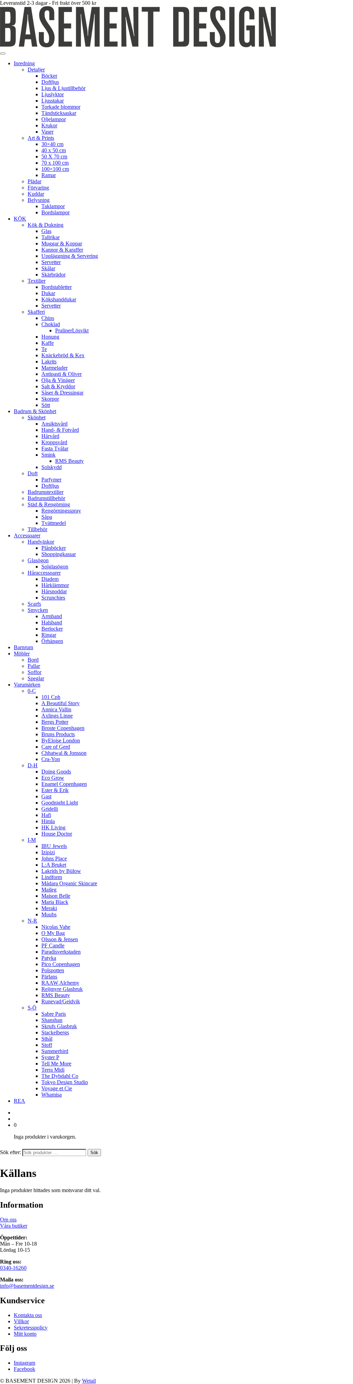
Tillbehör (37, 529)
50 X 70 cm (54, 156)
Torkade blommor (60, 107)
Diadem (50, 579)
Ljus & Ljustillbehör (63, 88)
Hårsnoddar (54, 591)
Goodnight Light (59, 803)
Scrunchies (53, 598)
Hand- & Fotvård (60, 430)
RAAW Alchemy (60, 983)
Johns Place (54, 858)
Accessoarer (27, 535)
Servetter (51, 262)
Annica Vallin (56, 709)
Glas (46, 231)
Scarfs (34, 604)
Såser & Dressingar (62, 393)
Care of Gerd (55, 747)
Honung (50, 337)
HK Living (53, 827)
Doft (33, 473)
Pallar (34, 666)
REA (19, 1101)
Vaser (47, 132)
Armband (51, 616)
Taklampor (53, 206)
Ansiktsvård (54, 424)
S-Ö (32, 1008)
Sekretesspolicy (31, 1328)
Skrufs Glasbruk (59, 1026)
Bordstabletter (56, 287)
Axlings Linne (57, 716)
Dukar (48, 293)
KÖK (20, 219)
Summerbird (54, 1051)
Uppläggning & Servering (69, 256)
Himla (48, 821)
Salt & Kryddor (58, 386)
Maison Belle (55, 896)
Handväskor (41, 542)
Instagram (24, 1363)
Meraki (49, 908)
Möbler (22, 653)
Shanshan (51, 1020)
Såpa (46, 517)
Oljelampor (53, 119)
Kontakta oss (28, 1315)
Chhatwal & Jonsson (64, 753)
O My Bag (53, 933)
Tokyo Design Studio (64, 1082)
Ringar (48, 635)
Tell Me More (56, 1063)
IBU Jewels (54, 846)
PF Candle (52, 945)
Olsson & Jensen (59, 939)
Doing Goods (56, 771)
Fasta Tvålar (54, 448)
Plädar (34, 181)
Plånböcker (53, 548)
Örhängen (52, 641)
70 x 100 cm (55, 163)
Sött (45, 405)
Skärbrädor (53, 274)
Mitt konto (25, 1334)
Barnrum (23, 647)
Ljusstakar (52, 101)
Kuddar (36, 194)
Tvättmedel (53, 523)
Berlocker (52, 629)
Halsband (51, 622)
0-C (32, 691)
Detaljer (36, 69)
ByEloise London (60, 740)
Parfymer (51, 480)
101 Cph (50, 697)
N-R (32, 921)
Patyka (48, 958)
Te (44, 349)
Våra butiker (13, 1226)
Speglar (36, 678)
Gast (46, 796)
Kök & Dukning (45, 225)
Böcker (49, 76)
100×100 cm (55, 169)
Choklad (50, 324)
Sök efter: (10, 1152)
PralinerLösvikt (72, 330)
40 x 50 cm (53, 150)
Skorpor (50, 399)
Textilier (37, 281)
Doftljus (50, 82)
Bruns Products (58, 734)
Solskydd (51, 467)
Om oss (8, 1219)
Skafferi (36, 312)
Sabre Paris (53, 1014)
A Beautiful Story (60, 703)
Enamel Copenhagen (64, 784)
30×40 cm (52, 144)
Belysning (39, 200)
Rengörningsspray (61, 511)
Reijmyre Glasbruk (62, 989)
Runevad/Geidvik (60, 1001)
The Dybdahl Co (59, 1076)
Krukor (49, 125)
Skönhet (37, 417)
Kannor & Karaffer (62, 250)
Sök (94, 1152)
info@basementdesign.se (27, 1286)
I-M (32, 840)
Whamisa (51, 1095)
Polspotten (52, 970)
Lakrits (49, 361)
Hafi (46, 815)
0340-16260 (13, 1268)
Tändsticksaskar (58, 113)
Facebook (24, 1369)
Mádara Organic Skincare (69, 883)
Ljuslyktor (52, 94)
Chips (47, 318)
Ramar (48, 175)
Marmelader (54, 368)
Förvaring (38, 188)
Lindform (51, 877)
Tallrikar (50, 237)
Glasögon (38, 560)
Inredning (24, 63)
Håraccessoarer (44, 573)
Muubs (49, 914)
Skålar (48, 268)
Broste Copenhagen (62, 728)
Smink (48, 455)
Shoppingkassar (58, 554)
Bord (33, 660)
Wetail (89, 1381)
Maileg (49, 890)
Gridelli (49, 809)
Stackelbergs (55, 1032)
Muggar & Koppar (61, 243)
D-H (33, 765)
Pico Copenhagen (60, 964)
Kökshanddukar (58, 299)
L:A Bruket (53, 865)
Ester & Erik (55, 790)
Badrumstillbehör (46, 498)
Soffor (34, 672)
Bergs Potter (54, 722)
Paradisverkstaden (61, 952)
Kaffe (47, 343)
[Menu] (3, 53)
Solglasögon (54, 566)
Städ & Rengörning (49, 504)
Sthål (46, 1039)
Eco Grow (52, 778)
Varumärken (27, 685)
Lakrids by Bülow (61, 871)
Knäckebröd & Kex (62, 355)
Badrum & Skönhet (35, 411)
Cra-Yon (50, 759)
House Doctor (56, 834)
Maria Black (54, 902)
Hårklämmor (55, 585)
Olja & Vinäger (58, 380)
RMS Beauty (69, 461)
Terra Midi (52, 1070)
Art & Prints (41, 138)
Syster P (50, 1057)
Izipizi (48, 852)
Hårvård (50, 436)
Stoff (46, 1045)
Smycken (38, 610)
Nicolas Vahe (55, 927)
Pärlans (49, 976)
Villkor (21, 1321)
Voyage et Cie (56, 1088)
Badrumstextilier (45, 492)
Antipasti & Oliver (61, 374)
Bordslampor (55, 212)
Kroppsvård (54, 442)
